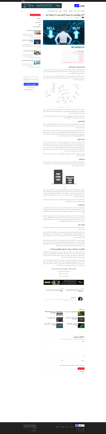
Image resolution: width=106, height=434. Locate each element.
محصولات (60, 10)
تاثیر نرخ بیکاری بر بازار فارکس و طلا (27, 60)
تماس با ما (67, 426)
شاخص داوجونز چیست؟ (51, 317)
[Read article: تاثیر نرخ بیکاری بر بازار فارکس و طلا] (37, 62)
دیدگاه (83, 341)
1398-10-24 (71, 17)
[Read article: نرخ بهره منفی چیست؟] (37, 32)
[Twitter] (82, 47)
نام (83, 355)
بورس (78, 10)
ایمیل (62, 360)
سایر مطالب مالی (38, 22)
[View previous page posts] (65, 331)
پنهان (76, 51)
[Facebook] (83, 47)
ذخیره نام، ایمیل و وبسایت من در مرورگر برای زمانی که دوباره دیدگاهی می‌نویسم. (71, 365)
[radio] (68, 274)
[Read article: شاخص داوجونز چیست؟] (59, 319)
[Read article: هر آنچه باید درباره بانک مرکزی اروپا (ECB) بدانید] (37, 42)
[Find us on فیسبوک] (31, 431)
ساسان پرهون (77, 17)
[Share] (72, 47)
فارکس (40, 24)
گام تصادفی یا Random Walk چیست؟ (72, 324)
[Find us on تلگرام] (23, 1)
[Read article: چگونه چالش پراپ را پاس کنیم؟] (37, 52)
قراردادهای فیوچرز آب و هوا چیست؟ (71, 311)
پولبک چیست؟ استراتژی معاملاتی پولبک (49, 324)
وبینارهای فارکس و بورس (37, 26)
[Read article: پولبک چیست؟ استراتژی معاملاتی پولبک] (59, 325)
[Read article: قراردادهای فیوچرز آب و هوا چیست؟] (81, 313)
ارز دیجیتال (39, 18)
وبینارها (56, 10)
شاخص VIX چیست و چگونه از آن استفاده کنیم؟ (71, 318)
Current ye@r (81, 371)
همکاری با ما (62, 426)
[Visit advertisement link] (53, 397)
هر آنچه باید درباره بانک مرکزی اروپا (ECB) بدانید (27, 40)
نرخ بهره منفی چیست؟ (29, 30)
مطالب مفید (65, 10)
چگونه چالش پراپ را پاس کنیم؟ (28, 50)
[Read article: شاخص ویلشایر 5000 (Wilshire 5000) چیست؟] (59, 313)
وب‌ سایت (82, 360)
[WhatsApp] (76, 47)
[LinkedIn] (78, 47)
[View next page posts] (63, 331)
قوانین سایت (57, 426)
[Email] (74, 47)
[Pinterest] (80, 47)
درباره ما (71, 426)
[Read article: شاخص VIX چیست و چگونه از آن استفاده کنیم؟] (81, 319)
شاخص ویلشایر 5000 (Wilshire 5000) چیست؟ (50, 312)
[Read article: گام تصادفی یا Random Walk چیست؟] (81, 325)
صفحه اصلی (82, 10)
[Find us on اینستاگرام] (24, 1)
